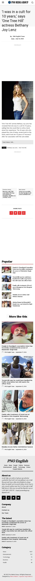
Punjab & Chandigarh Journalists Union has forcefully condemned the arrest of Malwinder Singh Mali (23, 270)
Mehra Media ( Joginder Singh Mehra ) (21, 576)
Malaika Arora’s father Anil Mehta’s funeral (21, 295)
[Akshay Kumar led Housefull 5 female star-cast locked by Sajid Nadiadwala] (6, 304)
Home (5, 465)
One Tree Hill (22, 147)
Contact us (5, 510)
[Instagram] (9, 498)
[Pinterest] (19, 213)
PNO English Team (19, 36)
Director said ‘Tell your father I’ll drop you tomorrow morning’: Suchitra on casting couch (9, 194)
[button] (32, 2)
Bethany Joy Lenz (12, 147)
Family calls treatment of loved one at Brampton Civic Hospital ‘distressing (22, 287)
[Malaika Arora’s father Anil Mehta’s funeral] (6, 295)
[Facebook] (11, 213)
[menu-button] (3, 2)
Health (15, 467)
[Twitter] (15, 213)
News (10, 465)
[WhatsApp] (23, 213)
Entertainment (18, 32)
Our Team (5, 513)
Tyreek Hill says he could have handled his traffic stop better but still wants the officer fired (22, 278)
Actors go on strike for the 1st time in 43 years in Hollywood (25, 193)
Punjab (15, 465)
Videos (28, 467)
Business (27, 465)
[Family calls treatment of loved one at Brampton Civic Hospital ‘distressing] (6, 287)
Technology (21, 467)
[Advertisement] (17, 63)
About (4, 507)
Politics (21, 465)
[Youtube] (18, 498)
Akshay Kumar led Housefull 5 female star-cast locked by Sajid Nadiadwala (22, 304)
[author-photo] (3, 352)
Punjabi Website (17, 469)
